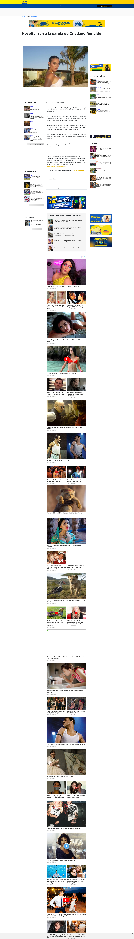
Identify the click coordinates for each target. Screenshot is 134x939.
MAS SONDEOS (37, 229)
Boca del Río (44, 2)
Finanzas (37, 6)
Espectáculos (87, 2)
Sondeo (65, 6)
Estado (51, 2)
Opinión (60, 6)
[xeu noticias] (24, 2)
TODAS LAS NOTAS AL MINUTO (36, 144)
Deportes (72, 2)
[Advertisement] (34, 157)
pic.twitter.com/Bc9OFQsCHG (56, 166)
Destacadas (44, 6)
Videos (54, 6)
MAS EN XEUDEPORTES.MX (37, 205)
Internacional (65, 2)
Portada (31, 2)
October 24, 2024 (79, 170)
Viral (50, 6)
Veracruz (37, 2)
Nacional (57, 2)
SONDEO (29, 217)
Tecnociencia (101, 2)
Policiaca (79, 2)
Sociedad (94, 2)
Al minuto (31, 6)
